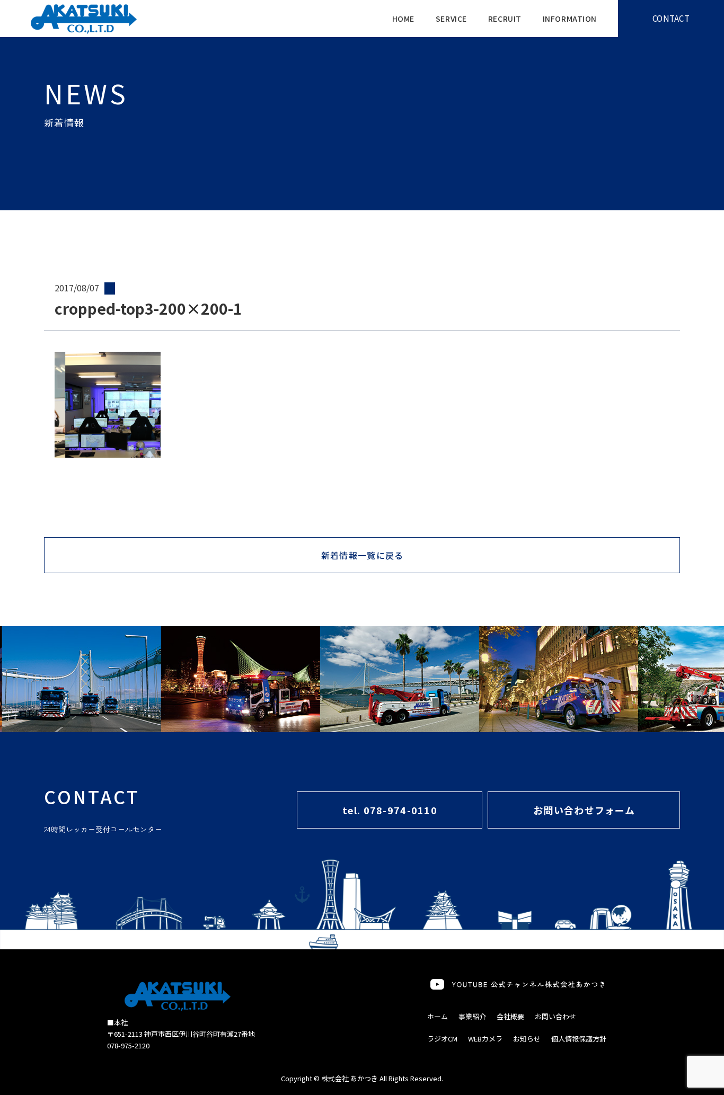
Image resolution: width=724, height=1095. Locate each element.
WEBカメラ (485, 1039)
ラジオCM (442, 1039)
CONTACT (671, 18)
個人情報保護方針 (578, 1039)
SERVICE (451, 18)
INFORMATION (570, 18)
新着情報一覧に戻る (362, 555)
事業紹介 (472, 1016)
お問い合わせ (555, 1016)
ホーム (437, 1016)
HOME (403, 18)
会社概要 (510, 1016)
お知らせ (527, 1039)
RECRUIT (505, 18)
